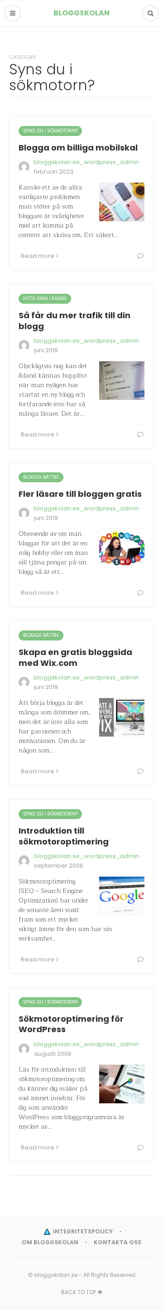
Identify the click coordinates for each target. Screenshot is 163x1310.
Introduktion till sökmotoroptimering (64, 836)
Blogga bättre (41, 477)
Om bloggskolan (50, 1242)
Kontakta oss (117, 1242)
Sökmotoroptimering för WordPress (71, 1024)
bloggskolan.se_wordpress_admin (86, 162)
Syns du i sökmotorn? (50, 130)
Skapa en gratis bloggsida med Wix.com (75, 657)
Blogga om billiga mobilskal (78, 147)
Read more (37, 256)
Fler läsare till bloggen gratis (80, 494)
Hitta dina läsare (45, 298)
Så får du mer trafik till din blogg (74, 320)
